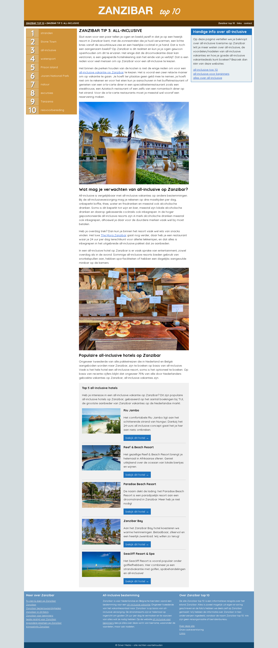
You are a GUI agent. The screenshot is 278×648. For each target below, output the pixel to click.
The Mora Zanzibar (113, 235)
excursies (47, 93)
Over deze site (187, 625)
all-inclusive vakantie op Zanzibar (101, 72)
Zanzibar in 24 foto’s (37, 611)
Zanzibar (31, 604)
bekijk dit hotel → (137, 438)
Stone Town (48, 41)
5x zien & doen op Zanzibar (41, 600)
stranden (47, 33)
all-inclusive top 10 (205, 69)
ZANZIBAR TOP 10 (35, 23)
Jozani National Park (55, 76)
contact (248, 23)
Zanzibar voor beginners (39, 615)
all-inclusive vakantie (138, 604)
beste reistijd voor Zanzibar (41, 619)
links (239, 23)
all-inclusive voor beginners (211, 74)
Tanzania (47, 101)
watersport (48, 58)
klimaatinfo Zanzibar (37, 626)
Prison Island (49, 67)
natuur (45, 84)
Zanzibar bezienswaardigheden (43, 608)
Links (182, 633)
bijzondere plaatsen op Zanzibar (44, 622)
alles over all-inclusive (207, 78)
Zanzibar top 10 (226, 23)
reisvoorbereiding (52, 110)
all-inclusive (48, 50)
